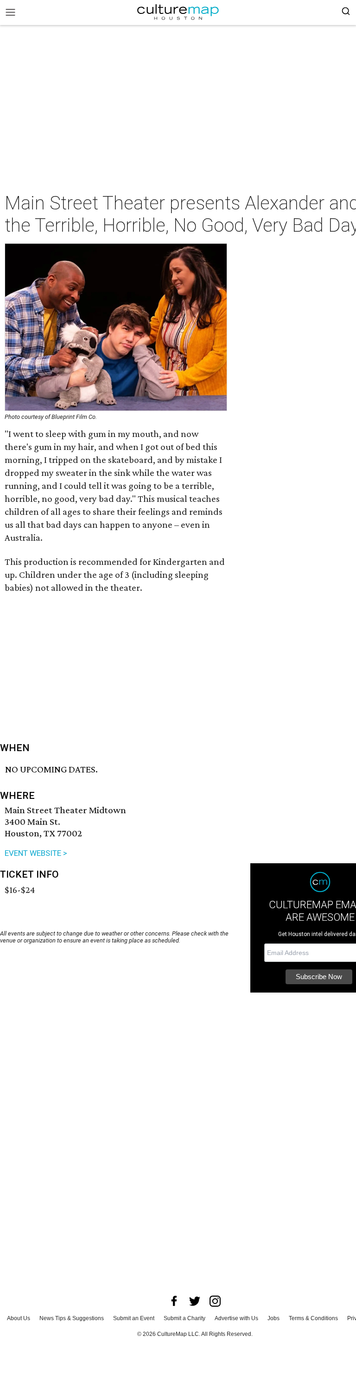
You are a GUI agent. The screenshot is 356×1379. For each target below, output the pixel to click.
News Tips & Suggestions (71, 1318)
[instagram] (215, 1301)
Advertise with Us (236, 1318)
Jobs (273, 1318)
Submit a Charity (184, 1318)
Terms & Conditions (313, 1318)
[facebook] (174, 1301)
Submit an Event (133, 1318)
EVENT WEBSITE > (36, 853)
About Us (18, 1318)
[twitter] (194, 1301)
